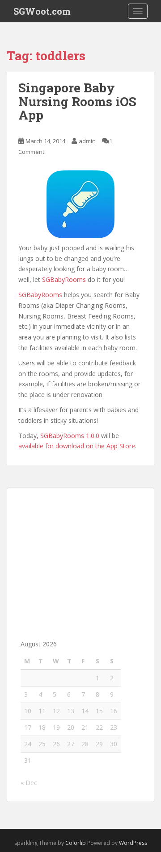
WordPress (133, 843)
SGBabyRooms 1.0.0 (69, 435)
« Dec (29, 782)
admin (87, 141)
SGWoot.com (42, 11)
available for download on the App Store (76, 446)
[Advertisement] (80, 557)
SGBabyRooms (64, 279)
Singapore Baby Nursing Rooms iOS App (77, 101)
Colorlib (75, 843)
